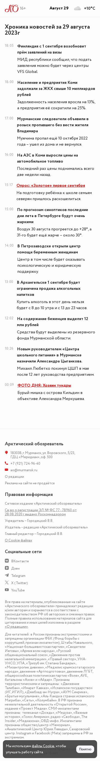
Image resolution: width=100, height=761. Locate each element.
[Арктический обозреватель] (12, 8)
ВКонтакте (20, 561)
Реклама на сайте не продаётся (30, 483)
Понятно (85, 749)
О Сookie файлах (18, 540)
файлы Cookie (43, 746)
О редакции (14, 477)
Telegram (18, 576)
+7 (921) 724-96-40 (25, 464)
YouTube (18, 590)
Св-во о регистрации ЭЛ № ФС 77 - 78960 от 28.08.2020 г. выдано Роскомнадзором (41, 512)
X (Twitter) (19, 583)
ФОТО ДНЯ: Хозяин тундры (44, 385)
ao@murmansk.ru (23, 470)
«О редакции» (16, 626)
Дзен (15, 568)
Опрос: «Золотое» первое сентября (51, 185)
